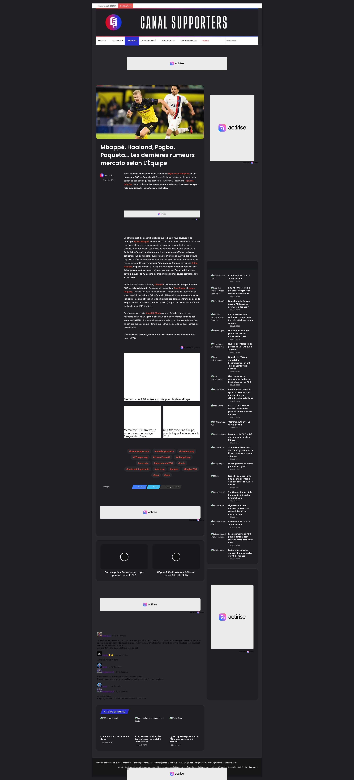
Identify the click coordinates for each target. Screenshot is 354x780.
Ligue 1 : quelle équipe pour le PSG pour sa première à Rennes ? (184, 739)
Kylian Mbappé (141, 241)
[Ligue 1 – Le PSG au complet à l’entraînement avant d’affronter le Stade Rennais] (218, 361)
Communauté (149, 41)
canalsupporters (165, 451)
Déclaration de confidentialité (230, 767)
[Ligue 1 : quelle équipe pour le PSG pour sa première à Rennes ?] (185, 725)
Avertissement (251, 767)
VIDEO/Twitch (168, 41)
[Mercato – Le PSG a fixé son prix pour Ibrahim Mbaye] (218, 438)
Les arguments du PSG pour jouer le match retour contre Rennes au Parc (240, 538)
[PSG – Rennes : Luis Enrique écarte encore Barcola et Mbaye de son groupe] (218, 318)
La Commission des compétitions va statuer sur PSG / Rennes (240, 553)
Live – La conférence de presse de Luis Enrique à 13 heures (240, 346)
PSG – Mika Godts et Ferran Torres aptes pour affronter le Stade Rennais (240, 410)
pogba (174, 469)
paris (182, 463)
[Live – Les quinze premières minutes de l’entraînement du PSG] (218, 380)
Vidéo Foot (193, 763)
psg (157, 475)
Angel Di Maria (153, 313)
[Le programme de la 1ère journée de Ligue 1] (218, 467)
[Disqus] (150, 665)
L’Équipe (158, 284)
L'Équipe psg (141, 457)
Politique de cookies (207, 767)
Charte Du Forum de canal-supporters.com (136, 767)
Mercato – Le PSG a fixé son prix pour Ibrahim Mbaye (240, 437)
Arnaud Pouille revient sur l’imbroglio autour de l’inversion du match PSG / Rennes (240, 452)
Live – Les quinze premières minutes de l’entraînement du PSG (239, 379)
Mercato (132, 41)
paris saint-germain (138, 469)
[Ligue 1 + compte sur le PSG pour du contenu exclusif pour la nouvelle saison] (218, 480)
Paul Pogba (179, 288)
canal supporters (140, 451)
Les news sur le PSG (178, 763)
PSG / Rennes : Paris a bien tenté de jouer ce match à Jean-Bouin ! (148, 739)
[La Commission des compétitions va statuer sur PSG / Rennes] (218, 554)
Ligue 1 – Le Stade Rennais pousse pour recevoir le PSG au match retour (238, 510)
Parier (205, 41)
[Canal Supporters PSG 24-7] (177, 22)
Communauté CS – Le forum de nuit (114, 737)
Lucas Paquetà (162, 457)
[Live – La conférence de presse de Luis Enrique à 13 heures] (218, 347)
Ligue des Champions (178, 173)
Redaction (109, 175)
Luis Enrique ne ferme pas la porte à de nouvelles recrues (238, 333)
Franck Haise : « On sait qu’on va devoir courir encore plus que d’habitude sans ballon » (240, 394)
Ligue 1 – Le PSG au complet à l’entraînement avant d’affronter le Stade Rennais (239, 363)
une (168, 475)
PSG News (116, 41)
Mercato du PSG (164, 463)
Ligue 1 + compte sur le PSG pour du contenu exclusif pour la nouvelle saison (240, 480)
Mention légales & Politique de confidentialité (176, 767)
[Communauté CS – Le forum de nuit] (115, 725)
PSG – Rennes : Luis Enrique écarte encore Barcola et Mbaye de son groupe (240, 319)
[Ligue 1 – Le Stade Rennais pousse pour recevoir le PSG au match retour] (218, 509)
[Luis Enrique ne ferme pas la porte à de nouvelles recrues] (218, 334)
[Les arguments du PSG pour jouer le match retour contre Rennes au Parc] (218, 538)
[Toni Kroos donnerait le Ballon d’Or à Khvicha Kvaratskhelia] (218, 496)
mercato (144, 463)
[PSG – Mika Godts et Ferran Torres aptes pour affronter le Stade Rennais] (218, 409)
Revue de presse (189, 41)
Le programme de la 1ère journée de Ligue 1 (240, 465)
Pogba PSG (191, 469)
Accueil (102, 41)
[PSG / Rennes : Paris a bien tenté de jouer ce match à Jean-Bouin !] (150, 725)
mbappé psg (184, 457)
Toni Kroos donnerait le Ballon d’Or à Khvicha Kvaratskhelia (240, 495)
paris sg (160, 469)
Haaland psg (187, 451)
